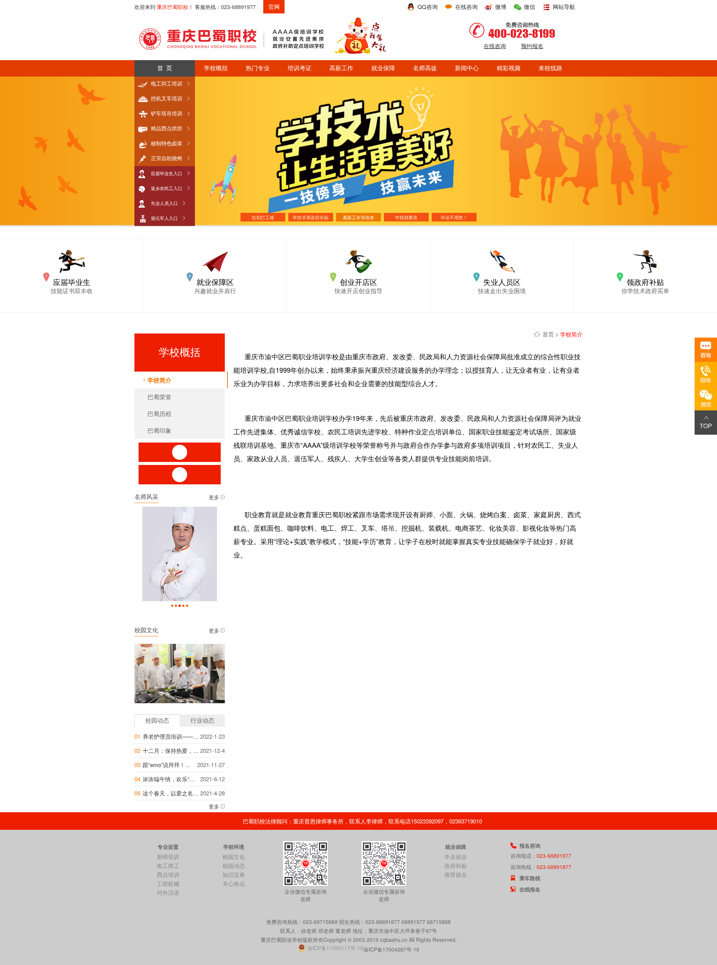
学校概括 (216, 68)
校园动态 (234, 865)
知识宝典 (234, 874)
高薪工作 (341, 68)
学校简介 (159, 380)
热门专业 (258, 68)
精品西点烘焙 (166, 128)
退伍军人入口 (164, 218)
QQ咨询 (428, 6)
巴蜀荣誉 (159, 396)
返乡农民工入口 (166, 188)
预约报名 (532, 46)
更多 (214, 497)
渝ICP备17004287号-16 (391, 949)
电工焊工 (168, 865)
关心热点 (234, 883)
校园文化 (234, 856)
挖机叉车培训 (166, 99)
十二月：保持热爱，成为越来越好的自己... (171, 750)
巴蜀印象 (159, 430)
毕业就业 (455, 856)
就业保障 (383, 68)
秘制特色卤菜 (166, 143)
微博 (500, 6)
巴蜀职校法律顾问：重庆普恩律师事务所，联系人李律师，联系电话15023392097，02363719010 (362, 821)
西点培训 (168, 874)
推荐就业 (455, 874)
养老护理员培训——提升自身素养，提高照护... (171, 736)
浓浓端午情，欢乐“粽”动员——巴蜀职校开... (171, 779)
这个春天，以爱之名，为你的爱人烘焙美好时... (171, 793)
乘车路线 (529, 878)
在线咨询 (466, 6)
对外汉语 (168, 892)
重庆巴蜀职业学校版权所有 (292, 939)
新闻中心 (467, 68)
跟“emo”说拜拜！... (166, 765)
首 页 (164, 68)
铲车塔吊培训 (166, 114)
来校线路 (550, 68)
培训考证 (299, 68)
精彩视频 (509, 68)
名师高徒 (425, 68)
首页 (548, 334)
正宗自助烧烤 (166, 158)
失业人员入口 (164, 203)
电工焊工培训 (166, 84)
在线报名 (529, 889)
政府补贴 (455, 865)
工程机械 (168, 883)
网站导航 (564, 6)
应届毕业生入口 (166, 173)
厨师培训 (168, 856)
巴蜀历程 (159, 413)
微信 (529, 6)
